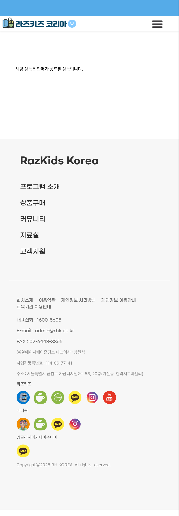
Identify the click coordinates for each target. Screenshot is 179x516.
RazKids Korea (59, 160)
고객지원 (32, 251)
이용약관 (47, 300)
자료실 (29, 235)
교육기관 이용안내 (34, 307)
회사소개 (25, 300)
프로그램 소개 (40, 186)
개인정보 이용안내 (118, 300)
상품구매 (32, 203)
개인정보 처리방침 (78, 300)
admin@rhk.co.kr (54, 330)
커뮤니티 (32, 219)
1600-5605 (49, 320)
